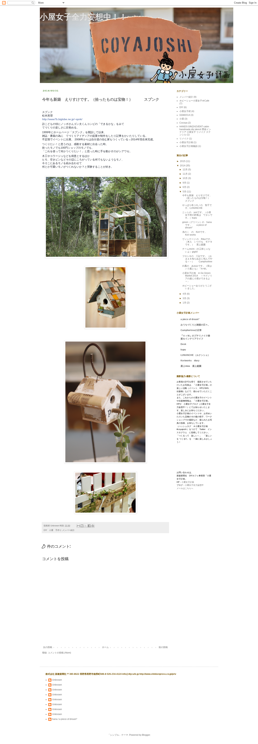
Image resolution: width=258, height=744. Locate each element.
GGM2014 (184, 115)
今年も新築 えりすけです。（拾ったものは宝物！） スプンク (199, 198)
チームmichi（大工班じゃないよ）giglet (196, 250)
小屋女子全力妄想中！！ (83, 17)
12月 (185, 169)
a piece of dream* (190, 319)
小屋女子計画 (186, 142)
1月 (185, 302)
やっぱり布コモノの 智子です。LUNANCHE (197, 206)
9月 (185, 182)
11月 (185, 174)
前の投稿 (163, 647)
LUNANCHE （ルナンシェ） (195, 355)
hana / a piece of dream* (64, 719)
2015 (183, 161)
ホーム (105, 647)
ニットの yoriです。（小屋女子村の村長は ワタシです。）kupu (197, 215)
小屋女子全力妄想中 (194, 485)
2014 (183, 165)
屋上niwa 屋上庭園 (191, 366)
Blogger (146, 735)
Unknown (57, 680)
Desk (183, 344)
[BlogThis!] (82, 526)
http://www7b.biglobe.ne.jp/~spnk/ (62, 119)
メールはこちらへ (185, 488)
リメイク (183, 138)
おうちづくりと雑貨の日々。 (195, 324)
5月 (185, 191)
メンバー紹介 (68, 530)
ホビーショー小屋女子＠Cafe (194, 100)
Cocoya (183, 122)
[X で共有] (85, 526)
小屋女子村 (185, 111)
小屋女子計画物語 (188, 146)
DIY (181, 107)
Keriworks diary (190, 360)
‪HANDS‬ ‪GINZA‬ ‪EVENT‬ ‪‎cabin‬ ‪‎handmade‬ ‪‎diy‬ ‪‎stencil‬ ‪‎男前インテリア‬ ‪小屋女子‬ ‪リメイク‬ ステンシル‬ (195, 130)
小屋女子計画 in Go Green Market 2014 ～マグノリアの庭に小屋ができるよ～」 (197, 277)
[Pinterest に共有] (93, 526)
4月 (185, 294)
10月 (185, 178)
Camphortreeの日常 (191, 330)
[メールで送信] (78, 526)
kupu (183, 349)
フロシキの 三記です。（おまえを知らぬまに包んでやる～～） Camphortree (197, 259)
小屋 (181, 118)
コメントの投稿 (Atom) (59, 652)
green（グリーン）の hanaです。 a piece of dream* (197, 225)
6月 (185, 187)
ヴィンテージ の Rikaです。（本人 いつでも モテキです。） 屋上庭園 (197, 242)
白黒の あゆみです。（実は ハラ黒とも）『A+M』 (198, 267)
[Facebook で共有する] (89, 526)
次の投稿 (47, 647)
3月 (185, 298)
